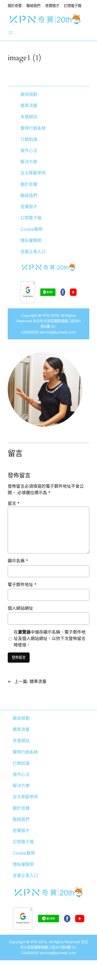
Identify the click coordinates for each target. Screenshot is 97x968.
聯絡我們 (33, 5)
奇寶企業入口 (33, 251)
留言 (14, 503)
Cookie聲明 (31, 229)
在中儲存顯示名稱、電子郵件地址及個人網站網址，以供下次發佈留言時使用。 (50, 638)
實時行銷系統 (33, 128)
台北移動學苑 (33, 172)
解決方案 (28, 161)
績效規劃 (28, 94)
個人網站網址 (20, 608)
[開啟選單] (11, 33)
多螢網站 (28, 116)
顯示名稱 (18, 560)
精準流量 (28, 105)
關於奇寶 (15, 5)
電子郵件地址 (22, 584)
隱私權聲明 (31, 240)
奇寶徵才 (52, 5)
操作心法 (28, 150)
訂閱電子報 (72, 5)
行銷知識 (28, 139)
